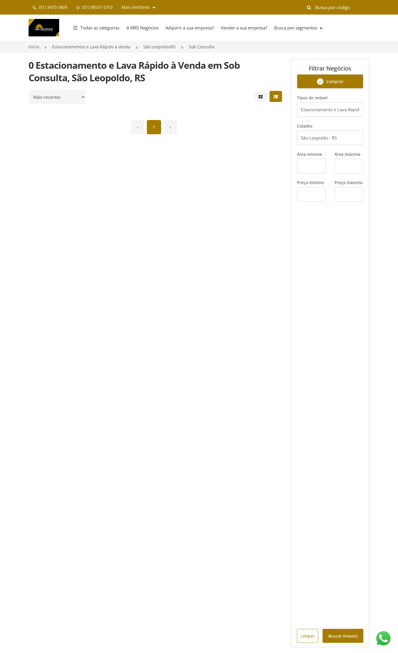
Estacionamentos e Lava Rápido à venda (91, 47)
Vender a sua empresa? (244, 28)
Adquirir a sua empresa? (189, 28)
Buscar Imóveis (343, 636)
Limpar (307, 636)
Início (34, 47)
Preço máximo (348, 182)
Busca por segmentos (296, 28)
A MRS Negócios (142, 28)
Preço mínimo (310, 182)
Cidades (305, 126)
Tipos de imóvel (312, 97)
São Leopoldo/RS (159, 47)
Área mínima (309, 154)
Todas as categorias (99, 28)
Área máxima (347, 154)
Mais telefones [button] (136, 7)
